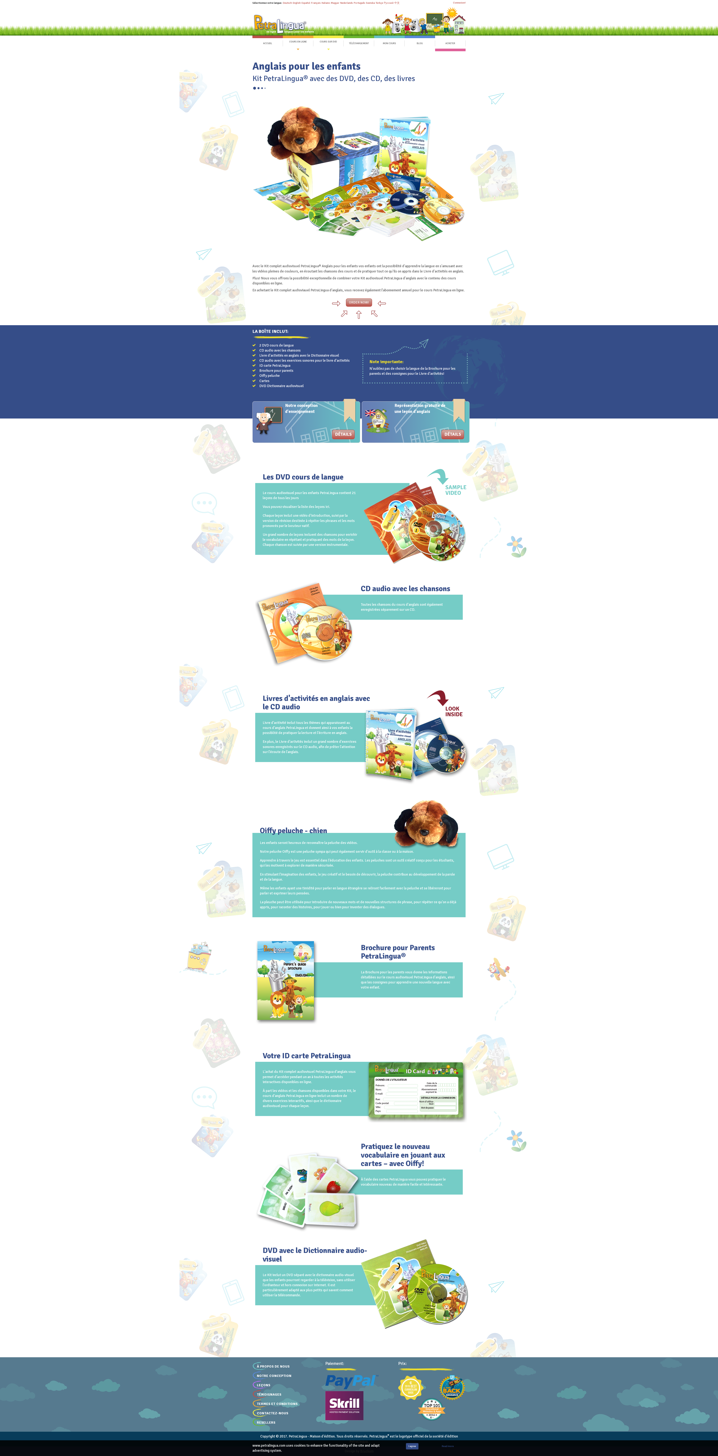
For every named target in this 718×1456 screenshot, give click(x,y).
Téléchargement (359, 43)
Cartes (264, 381)
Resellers (266, 1422)
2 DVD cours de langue (276, 345)
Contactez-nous (272, 1413)
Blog (420, 43)
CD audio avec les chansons (280, 350)
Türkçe (379, 2)
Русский (389, 2)
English (297, 2)
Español (305, 2)
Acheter (450, 43)
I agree (412, 1446)
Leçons (263, 1385)
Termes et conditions (277, 1404)
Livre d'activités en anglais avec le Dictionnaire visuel (299, 355)
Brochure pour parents (276, 370)
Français (316, 2)
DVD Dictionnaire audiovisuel (281, 386)
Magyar (335, 2)
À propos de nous (273, 1366)
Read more (448, 1446)
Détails (343, 434)
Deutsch (287, 2)
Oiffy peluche (269, 375)
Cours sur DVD (328, 41)
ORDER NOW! (359, 302)
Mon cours (389, 43)
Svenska (370, 2)
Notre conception (274, 1376)
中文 (397, 2)
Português (359, 2)
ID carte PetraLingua (274, 365)
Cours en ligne (298, 41)
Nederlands (346, 2)
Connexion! (459, 2)
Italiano (325, 2)
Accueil (267, 43)
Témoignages (269, 1394)
